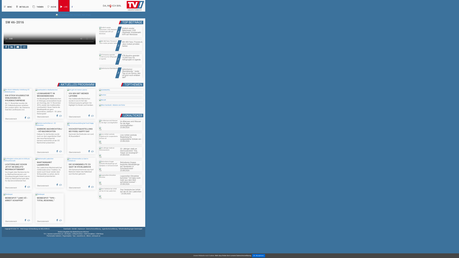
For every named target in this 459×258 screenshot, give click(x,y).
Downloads (67, 229)
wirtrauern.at (96, 236)
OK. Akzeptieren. (258, 255)
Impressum (81, 229)
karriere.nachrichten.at (55, 234)
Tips (74, 236)
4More (88, 236)
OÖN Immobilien (89, 234)
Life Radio (67, 234)
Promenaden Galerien (54, 236)
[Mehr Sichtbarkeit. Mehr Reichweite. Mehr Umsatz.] (73, 15)
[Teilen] (18, 47)
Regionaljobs (67, 236)
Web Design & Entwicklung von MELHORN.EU (35, 229)
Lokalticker (133, 115)
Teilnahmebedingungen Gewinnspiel (130, 229)
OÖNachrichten (77, 234)
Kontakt (74, 229)
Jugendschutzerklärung (109, 229)
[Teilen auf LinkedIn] (11, 47)
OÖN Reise (99, 234)
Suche (53, 7)
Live (66, 7)
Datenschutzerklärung (93, 229)
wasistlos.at (81, 236)
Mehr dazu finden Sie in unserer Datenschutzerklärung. (233, 255)
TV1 (45, 234)
